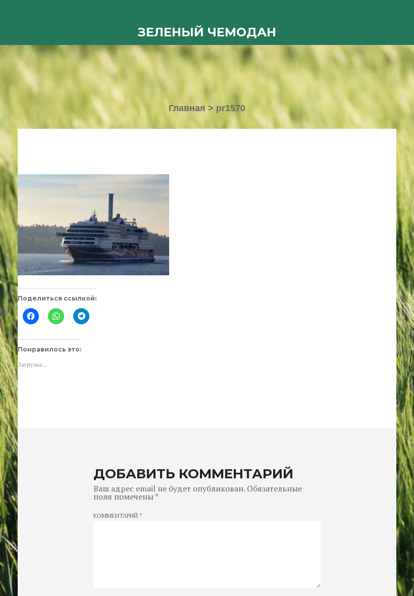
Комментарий (117, 516)
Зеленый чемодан (207, 32)
